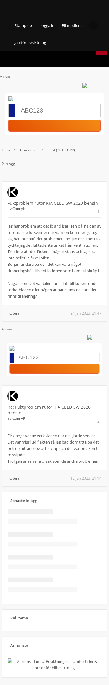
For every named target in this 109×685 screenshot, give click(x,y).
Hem (6, 150)
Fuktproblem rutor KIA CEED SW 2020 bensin (53, 203)
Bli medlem (72, 25)
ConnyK (18, 208)
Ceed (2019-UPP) (60, 150)
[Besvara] (101, 52)
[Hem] (24, 8)
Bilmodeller (28, 150)
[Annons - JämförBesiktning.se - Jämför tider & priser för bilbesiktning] (54, 667)
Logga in (46, 25)
